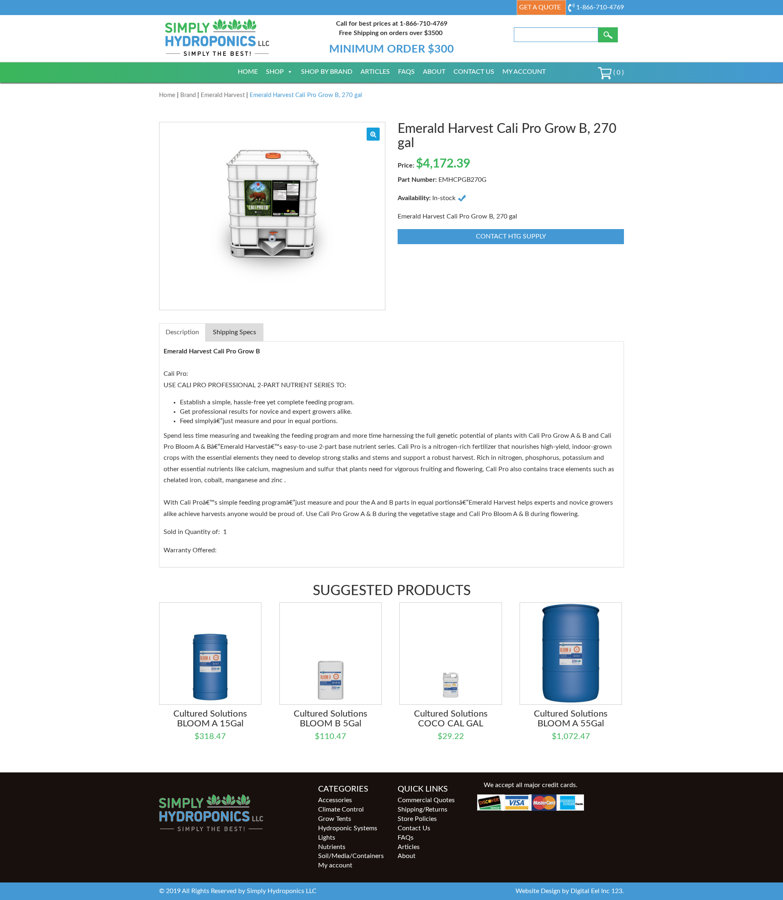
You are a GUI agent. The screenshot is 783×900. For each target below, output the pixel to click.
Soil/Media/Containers (351, 856)
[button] (373, 134)
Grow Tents (334, 819)
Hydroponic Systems (347, 828)
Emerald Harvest (223, 95)
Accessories (335, 800)
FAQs (406, 71)
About (434, 71)
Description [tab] (182, 332)
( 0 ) (618, 72)
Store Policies (417, 819)
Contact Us (473, 71)
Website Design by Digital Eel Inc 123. (569, 891)
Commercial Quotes (426, 800)
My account (524, 71)
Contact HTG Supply (511, 236)
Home (248, 71)
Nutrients (331, 847)
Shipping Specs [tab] (234, 332)
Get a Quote (540, 7)
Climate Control (341, 809)
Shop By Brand (326, 71)
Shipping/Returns (422, 809)
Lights (326, 837)
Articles (375, 71)
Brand (188, 95)
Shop (275, 71)
